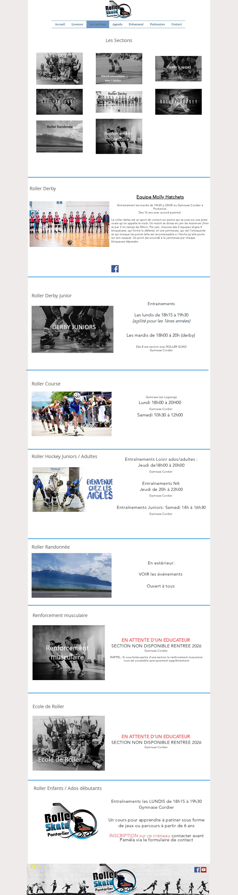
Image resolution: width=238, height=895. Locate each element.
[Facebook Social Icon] (197, 870)
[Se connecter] (30, 866)
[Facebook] (115, 268)
